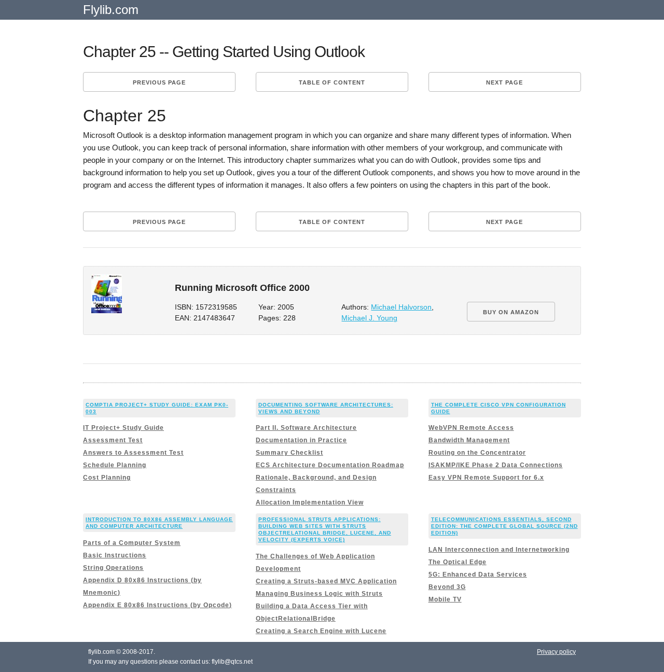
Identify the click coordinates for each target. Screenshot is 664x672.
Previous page (159, 82)
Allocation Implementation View (310, 502)
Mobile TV (445, 599)
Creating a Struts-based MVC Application (326, 581)
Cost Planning (107, 477)
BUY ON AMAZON (511, 312)
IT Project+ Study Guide (123, 427)
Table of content (332, 82)
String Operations (113, 567)
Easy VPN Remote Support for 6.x (486, 477)
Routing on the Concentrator (477, 452)
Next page (504, 82)
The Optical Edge (457, 562)
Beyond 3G (447, 587)
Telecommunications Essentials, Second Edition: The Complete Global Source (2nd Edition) (504, 526)
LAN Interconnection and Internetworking (499, 549)
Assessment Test (113, 440)
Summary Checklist (289, 452)
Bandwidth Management (469, 440)
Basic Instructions (114, 555)
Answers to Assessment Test (133, 452)
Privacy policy (556, 651)
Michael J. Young (369, 318)
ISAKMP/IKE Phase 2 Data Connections (495, 465)
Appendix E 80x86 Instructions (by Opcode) (157, 605)
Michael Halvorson (401, 307)
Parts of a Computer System (132, 543)
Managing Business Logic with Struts (319, 593)
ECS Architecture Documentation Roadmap (330, 465)
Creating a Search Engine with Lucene (321, 631)
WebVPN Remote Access (471, 427)
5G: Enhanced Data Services (477, 574)
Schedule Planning (114, 465)
